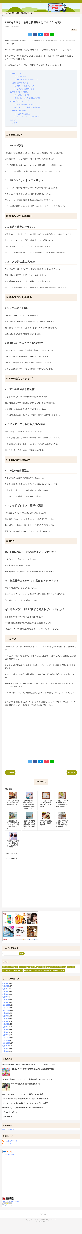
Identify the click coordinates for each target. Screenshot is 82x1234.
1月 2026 (5, 1002)
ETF (4, 967)
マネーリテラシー (24, 967)
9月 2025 (5, 1013)
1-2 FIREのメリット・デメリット (27, 79)
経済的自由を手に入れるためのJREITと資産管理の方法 (22, 1108)
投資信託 (5, 970)
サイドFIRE (58, 967)
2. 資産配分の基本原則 (19, 83)
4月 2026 (5, 994)
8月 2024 (5, 1048)
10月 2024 (6, 1043)
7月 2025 (5, 1018)
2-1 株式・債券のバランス (24, 86)
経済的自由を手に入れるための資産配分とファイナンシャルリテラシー (28, 1064)
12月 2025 (6, 1005)
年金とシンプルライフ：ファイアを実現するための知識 (22, 1094)
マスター (8, 1144)
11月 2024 (6, 1040)
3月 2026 (5, 997)
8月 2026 (5, 983)
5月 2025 (5, 1024)
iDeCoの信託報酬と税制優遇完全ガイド (26, 1084)
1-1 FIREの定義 (20, 77)
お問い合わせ (7, 1116)
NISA (69, 967)
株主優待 (46, 970)
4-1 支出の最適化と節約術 (24, 104)
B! (40, 34)
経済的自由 (46, 967)
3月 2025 (5, 1029)
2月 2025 (5, 1032)
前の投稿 (71, 772)
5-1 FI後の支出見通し (22, 114)
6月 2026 (5, 989)
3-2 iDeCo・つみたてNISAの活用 (27, 98)
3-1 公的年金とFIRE (21, 95)
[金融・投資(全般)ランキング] (8, 1199)
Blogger (44, 1214)
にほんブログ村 (8, 1154)
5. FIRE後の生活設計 (18, 110)
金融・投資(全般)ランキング (12, 1201)
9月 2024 (5, 1046)
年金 (36, 967)
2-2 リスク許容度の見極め (24, 89)
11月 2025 (6, 1008)
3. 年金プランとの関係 (19, 92)
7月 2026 (5, 986)
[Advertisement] (41, 731)
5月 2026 (5, 991)
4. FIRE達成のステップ (19, 101)
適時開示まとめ (57, 970)
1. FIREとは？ (15, 73)
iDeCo (26, 970)
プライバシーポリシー (10, 1112)
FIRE (74, 30)
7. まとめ (13, 123)
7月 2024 (5, 1051)
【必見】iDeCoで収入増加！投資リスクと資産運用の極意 (32, 1069)
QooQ (44, 1221)
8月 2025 (5, 1016)
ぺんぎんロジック (11, 1141)
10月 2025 (6, 1010)
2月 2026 (5, 999)
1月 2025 (5, 1035)
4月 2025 (5, 1027)
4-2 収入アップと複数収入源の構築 (27, 107)
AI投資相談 (37, 970)
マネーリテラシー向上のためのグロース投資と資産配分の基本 (25, 1099)
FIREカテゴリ (41, 782)
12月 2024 (6, 1038)
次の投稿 (10, 772)
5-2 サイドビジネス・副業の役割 (26, 116)
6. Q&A (13, 120)
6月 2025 (5, 1021)
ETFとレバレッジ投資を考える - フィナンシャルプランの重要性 (26, 1103)
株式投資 (16, 970)
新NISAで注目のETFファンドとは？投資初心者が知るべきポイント (27, 1079)
